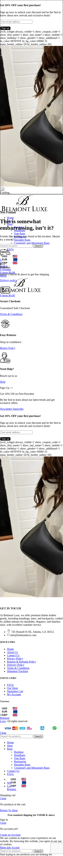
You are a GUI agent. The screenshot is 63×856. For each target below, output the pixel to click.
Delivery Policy (15, 664)
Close (3, 732)
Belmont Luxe (4, 719)
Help (2, 381)
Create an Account (10, 834)
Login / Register (11, 788)
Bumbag (18, 751)
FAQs (10, 684)
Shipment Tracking (17, 671)
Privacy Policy (15, 658)
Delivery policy (8, 280)
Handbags (19, 755)
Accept (15, 847)
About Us (12, 652)
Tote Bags (19, 233)
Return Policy (7, 348)
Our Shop (12, 688)
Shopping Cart (15, 691)
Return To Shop (9, 810)
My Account (14, 694)
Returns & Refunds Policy (21, 661)
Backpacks (20, 761)
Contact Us (13, 655)
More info (5, 847)
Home (10, 649)
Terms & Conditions (11, 314)
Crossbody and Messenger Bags (32, 243)
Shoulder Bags (22, 239)
